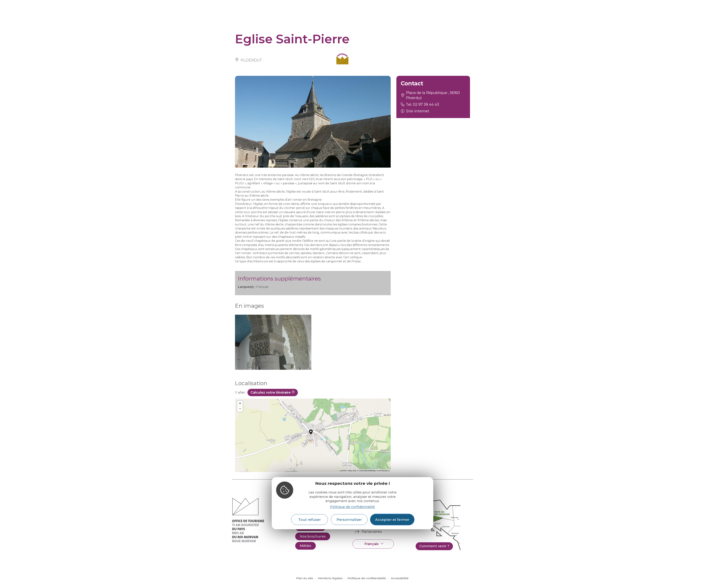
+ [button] (240, 403)
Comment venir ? (434, 546)
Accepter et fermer (392, 519)
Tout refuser (309, 519)
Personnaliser (349, 519)
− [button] (240, 408)
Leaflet (342, 470)
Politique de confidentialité (352, 507)
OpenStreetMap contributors (374, 470)
